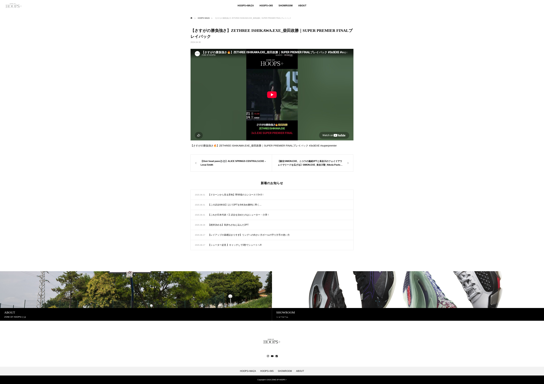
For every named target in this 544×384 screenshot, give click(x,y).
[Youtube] (272, 356)
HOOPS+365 (266, 5)
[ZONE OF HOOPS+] (14, 5)
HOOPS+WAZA (246, 5)
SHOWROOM (286, 5)
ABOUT (302, 5)
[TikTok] (276, 356)
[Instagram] (268, 356)
